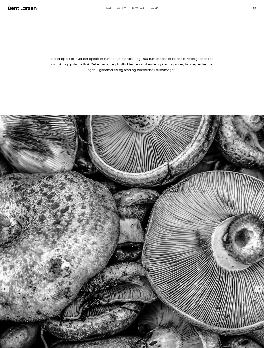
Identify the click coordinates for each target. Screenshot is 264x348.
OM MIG (154, 8)
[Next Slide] (258, 289)
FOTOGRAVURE (138, 8)
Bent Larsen (22, 8)
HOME (108, 8)
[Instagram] (254, 8)
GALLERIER (121, 8)
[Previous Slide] (5, 289)
